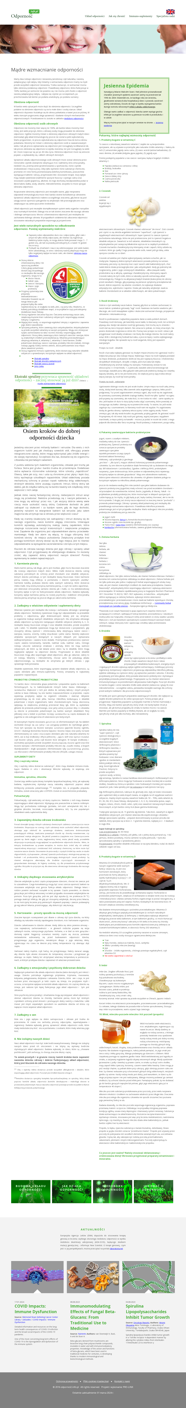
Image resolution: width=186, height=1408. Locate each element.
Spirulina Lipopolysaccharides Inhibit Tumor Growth (148, 1311)
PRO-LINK (128, 1387)
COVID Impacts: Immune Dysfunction (36, 1308)
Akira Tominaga (145, 1323)
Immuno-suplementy (140, 16)
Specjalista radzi (165, 16)
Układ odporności (95, 16)
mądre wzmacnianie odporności (52, 383)
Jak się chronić (117, 16)
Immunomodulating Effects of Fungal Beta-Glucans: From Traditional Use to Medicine (93, 1317)
